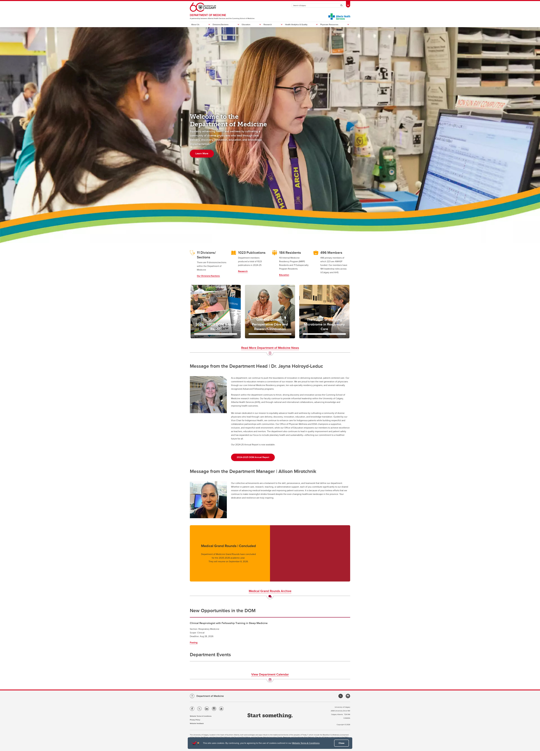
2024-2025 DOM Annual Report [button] (253, 457)
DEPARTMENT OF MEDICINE (208, 15)
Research (268, 24)
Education (246, 24)
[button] (216, 311)
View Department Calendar (270, 674)
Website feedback (197, 723)
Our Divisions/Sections (208, 276)
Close (341, 743)
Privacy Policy (195, 720)
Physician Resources (329, 24)
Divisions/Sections (221, 24)
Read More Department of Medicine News (270, 347)
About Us (195, 24)
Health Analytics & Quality (296, 24)
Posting (193, 642)
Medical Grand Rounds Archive (270, 591)
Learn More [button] (201, 153)
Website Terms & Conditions (306, 743)
